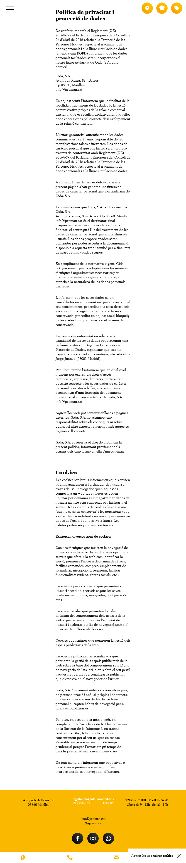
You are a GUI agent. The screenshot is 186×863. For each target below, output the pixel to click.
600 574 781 (161, 800)
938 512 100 (137, 800)
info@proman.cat (69, 89)
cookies (168, 856)
